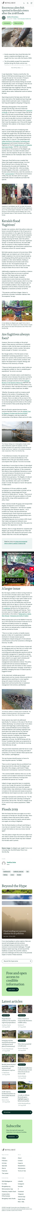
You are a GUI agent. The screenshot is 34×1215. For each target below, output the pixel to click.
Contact (20, 1160)
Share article (18, 23)
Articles (4, 1163)
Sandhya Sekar (11, 862)
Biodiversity (6, 871)
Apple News (21, 1199)
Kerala (15, 18)
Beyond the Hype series (11, 961)
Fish (27, 871)
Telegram (21, 1194)
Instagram (21, 1184)
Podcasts (4, 1160)
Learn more (11, 989)
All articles (7, 1112)
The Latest (5, 1173)
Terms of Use (22, 1171)
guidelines (7, 608)
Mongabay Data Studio (8, 1198)
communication (9, 174)
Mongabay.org (6, 1186)
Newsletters (21, 1165)
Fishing (5, 874)
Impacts (20, 1163)
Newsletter (11, 1136)
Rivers (12, 874)
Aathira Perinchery (12, 17)
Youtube (20, 1186)
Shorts (4, 1168)
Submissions (21, 1168)
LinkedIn (20, 1181)
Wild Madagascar (7, 1181)
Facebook (21, 1191)
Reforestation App (7, 1189)
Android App (21, 1196)
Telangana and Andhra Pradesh (19, 616)
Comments (7, 23)
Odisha (29, 614)
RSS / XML (21, 1202)
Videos (4, 1158)
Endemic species (18, 871)
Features (4, 1171)
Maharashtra (23, 614)
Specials (4, 1165)
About (20, 1158)
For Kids (4, 1184)
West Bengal (5, 616)
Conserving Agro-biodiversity (24, 18)
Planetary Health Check (9, 1191)
